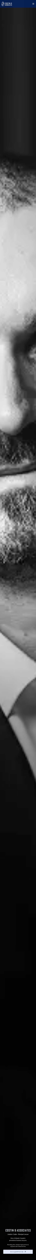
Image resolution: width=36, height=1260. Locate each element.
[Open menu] (33, 4)
